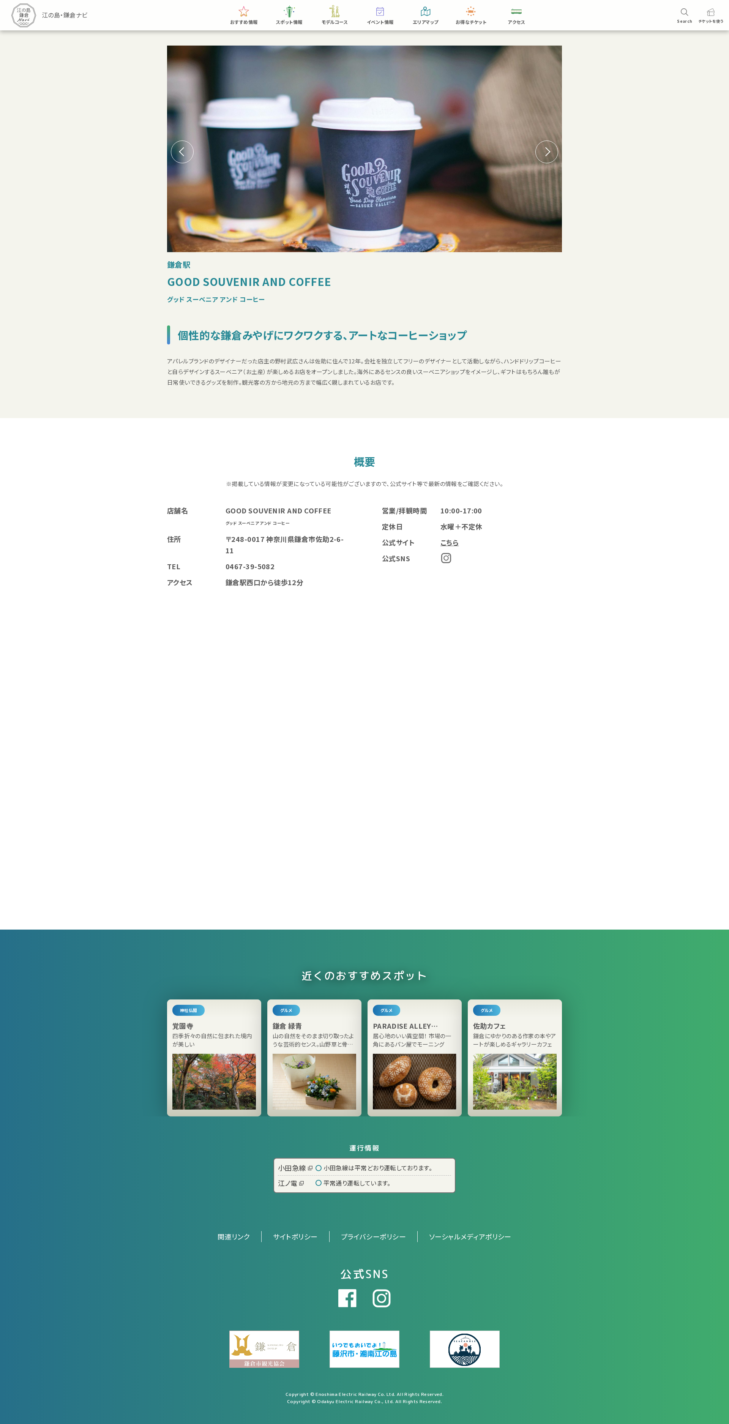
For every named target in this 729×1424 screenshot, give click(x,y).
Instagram (446, 558)
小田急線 (292, 1168)
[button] (546, 152)
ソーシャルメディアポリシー (470, 1236)
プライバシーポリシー (373, 1236)
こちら (449, 542)
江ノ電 (287, 1183)
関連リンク (234, 1236)
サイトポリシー (295, 1236)
